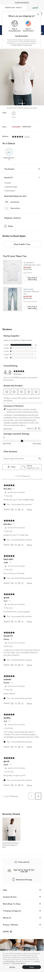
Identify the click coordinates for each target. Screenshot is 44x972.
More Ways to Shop (11, 904)
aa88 (6, 562)
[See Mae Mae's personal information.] (14, 489)
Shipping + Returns (12, 218)
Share (10, 226)
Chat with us (15, 208)
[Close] (38, 14)
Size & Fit (8, 177)
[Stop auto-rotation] (42, 33)
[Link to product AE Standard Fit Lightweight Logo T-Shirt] (12, 272)
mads (6, 764)
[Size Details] (6, 201)
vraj (5, 721)
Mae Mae (7, 488)
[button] (14, 26)
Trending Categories (12, 910)
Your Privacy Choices (19, 963)
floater (7, 682)
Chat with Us (24, 862)
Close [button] (31, 967)
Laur (5, 600)
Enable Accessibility (22, 2)
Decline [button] (12, 967)
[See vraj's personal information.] (9, 721)
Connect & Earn (9, 897)
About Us (7, 917)
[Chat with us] (6, 208)
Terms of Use (28, 45)
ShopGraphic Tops (22, 244)
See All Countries (21, 36)
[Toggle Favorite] (19, 263)
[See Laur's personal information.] (10, 601)
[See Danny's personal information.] (11, 639)
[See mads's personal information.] (10, 764)
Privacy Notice (10, 961)
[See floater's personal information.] (12, 683)
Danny (6, 639)
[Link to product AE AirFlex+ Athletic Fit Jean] (12, 299)
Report (29, 509)
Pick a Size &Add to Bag (32, 278)
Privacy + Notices (10, 924)
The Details (9, 169)
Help (5, 890)
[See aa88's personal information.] (10, 562)
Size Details (15, 202)
